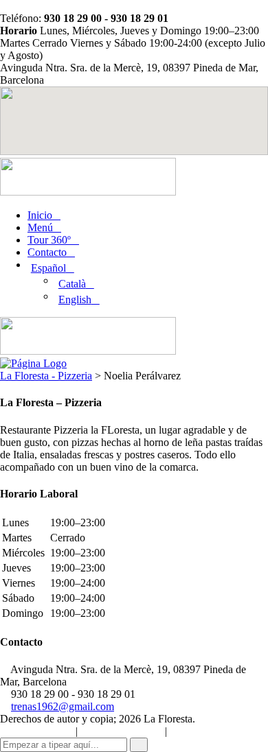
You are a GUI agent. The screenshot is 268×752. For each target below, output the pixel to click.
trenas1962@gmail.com (62, 706)
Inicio (39, 215)
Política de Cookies (36, 732)
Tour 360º (49, 240)
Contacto (47, 252)
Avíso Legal (192, 732)
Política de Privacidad (121, 732)
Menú (40, 227)
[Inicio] (33, 363)
